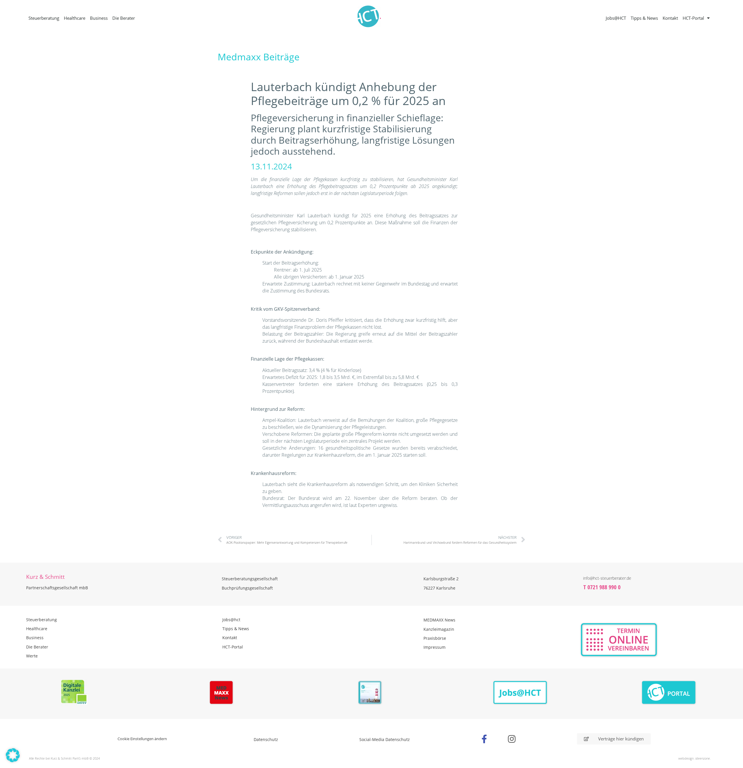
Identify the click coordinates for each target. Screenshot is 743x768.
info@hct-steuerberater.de (607, 578)
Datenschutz (266, 739)
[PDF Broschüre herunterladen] (371, 693)
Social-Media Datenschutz (384, 739)
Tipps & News (644, 18)
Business (99, 18)
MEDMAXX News (439, 620)
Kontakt (670, 18)
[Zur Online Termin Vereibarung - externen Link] (636, 640)
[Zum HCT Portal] (668, 693)
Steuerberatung (43, 18)
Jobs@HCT (616, 18)
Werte (32, 656)
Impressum (434, 647)
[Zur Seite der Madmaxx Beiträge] (223, 693)
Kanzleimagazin (438, 629)
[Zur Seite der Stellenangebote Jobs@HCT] (520, 693)
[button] (13, 755)
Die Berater (123, 18)
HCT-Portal (693, 18)
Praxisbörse (434, 638)
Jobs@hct (231, 619)
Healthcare (74, 18)
